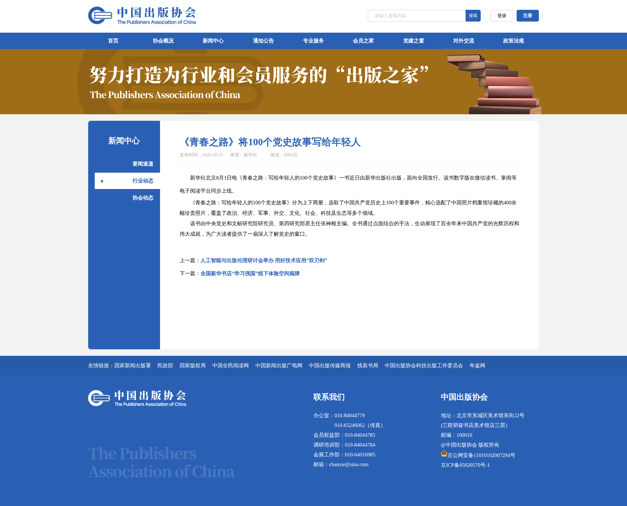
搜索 (473, 15)
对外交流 (463, 40)
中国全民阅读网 (230, 365)
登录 (501, 15)
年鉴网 (477, 365)
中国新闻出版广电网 (278, 365)
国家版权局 (193, 365)
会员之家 (363, 40)
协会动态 (143, 197)
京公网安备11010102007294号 (481, 455)
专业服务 (313, 40)
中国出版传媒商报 (330, 365)
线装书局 (367, 365)
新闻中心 (213, 40)
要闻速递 (143, 163)
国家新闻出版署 (132, 365)
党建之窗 (413, 40)
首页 (113, 40)
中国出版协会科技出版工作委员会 (424, 365)
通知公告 (263, 40)
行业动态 (143, 180)
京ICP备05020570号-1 (465, 465)
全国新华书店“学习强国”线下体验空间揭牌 (250, 273)
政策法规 (513, 40)
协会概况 (163, 40)
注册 (527, 15)
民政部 (165, 365)
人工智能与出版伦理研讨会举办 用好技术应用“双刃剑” (264, 260)
